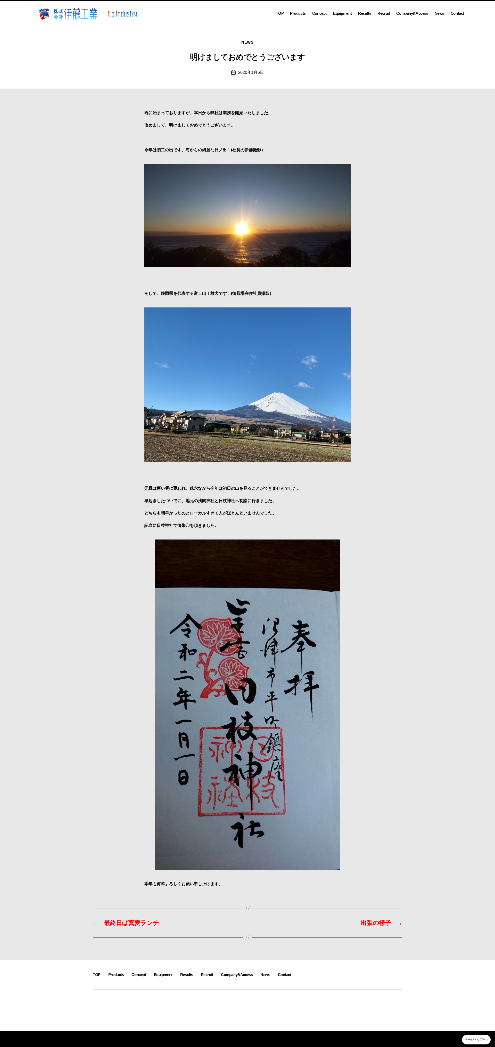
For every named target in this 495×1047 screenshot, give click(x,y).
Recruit (383, 13)
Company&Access (412, 13)
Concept (319, 13)
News (439, 13)
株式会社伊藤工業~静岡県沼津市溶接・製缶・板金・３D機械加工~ (151, 1039)
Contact (457, 13)
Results (364, 13)
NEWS (247, 42)
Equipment (342, 13)
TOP (280, 13)
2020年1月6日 (251, 72)
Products (298, 13)
